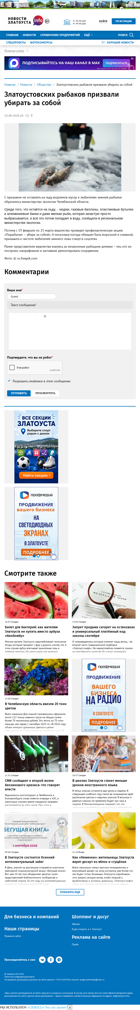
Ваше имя (15, 290)
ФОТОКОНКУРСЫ (41, 42)
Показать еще (70, 892)
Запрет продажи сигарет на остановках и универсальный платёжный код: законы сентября (103, 631)
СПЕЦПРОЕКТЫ (16, 42)
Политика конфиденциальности (19, 976)
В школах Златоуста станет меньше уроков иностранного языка (99, 783)
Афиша (76, 924)
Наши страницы (21, 929)
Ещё (87, 35)
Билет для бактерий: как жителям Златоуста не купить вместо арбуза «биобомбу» (32, 631)
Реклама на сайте (91, 937)
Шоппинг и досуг (90, 917)
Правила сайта (12, 936)
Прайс (75, 944)
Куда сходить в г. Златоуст (87, 929)
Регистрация (124, 21)
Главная (12, 35)
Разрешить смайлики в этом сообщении (41, 381)
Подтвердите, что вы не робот (30, 357)
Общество (44, 84)
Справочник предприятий (60, 35)
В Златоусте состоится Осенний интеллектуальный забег (30, 859)
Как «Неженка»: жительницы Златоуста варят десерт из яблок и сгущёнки (103, 859)
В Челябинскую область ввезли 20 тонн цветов (36, 706)
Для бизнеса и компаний (31, 917)
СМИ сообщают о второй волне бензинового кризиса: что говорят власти (32, 785)
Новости (29, 35)
